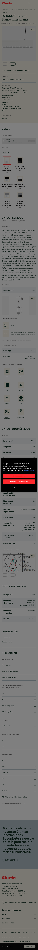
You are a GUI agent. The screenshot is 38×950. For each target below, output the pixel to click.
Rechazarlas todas (19, 476)
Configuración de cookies (19, 487)
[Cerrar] (34, 460)
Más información (29, 470)
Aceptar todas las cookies (19, 481)
